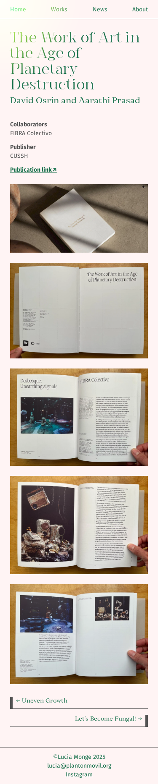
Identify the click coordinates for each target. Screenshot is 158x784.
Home (18, 9)
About (140, 9)
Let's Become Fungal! (106, 718)
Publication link (31, 169)
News (100, 9)
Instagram (79, 774)
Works (59, 9)
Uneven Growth (44, 700)
